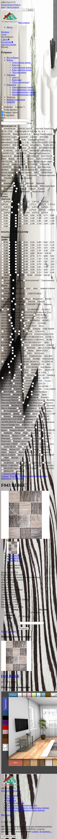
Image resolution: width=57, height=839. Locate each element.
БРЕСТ (14, 170)
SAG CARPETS (43, 159)
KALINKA (35, 145)
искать (30, 10)
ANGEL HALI (25, 128)
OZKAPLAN (32, 156)
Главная (5, 476)
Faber (16, 139)
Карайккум (45, 170)
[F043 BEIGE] (13, 553)
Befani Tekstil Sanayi (43, 134)
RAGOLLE (46, 156)
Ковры (10, 60)
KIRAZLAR (21, 150)
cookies (35, 831)
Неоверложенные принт (23, 94)
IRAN (25, 145)
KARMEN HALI (47, 148)
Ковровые (17, 80)
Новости (11, 798)
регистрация (13, 7)
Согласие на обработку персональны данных (28, 808)
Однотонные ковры (21, 62)
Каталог (14, 476)
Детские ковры (19, 72)
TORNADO (18, 478)
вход (3, 7)
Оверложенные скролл (23, 89)
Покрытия (11, 85)
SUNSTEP (20, 161)
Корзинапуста (5, 33)
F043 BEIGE (10, 676)
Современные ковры (22, 67)
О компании (12, 795)
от (2, 120)
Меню (9, 27)
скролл (15, 77)
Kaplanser (21, 148)
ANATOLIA (9, 128)
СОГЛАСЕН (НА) (9, 836)
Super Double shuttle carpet (40, 161)
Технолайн (31, 175)
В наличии (6, 42)
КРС (36, 172)
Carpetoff (23, 137)
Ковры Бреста (24, 172)
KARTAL (8, 150)
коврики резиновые (16, 99)
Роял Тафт (19, 175)
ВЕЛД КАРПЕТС (29, 170)
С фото (4, 39)
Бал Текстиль (44, 167)
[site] (9, 786)
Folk (24, 139)
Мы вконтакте (8, 815)
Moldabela (19, 156)
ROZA (30, 159)
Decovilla (44, 137)
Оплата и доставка (15, 803)
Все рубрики (13, 57)
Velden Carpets (18, 164)
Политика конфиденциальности (22, 805)
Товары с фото (11, 112)
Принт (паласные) (20, 82)
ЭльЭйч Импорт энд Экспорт (18, 178)
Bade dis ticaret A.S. (22, 134)
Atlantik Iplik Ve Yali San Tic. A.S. (30, 131)
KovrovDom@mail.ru (10, 5)
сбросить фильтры (10, 473)
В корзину (23, 628)
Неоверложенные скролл (24, 92)
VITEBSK (32, 164)
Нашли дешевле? (9, 631)
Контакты (11, 800)
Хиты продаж (10, 110)
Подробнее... (45, 831)
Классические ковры (22, 70)
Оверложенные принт (22, 87)
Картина (16, 65)
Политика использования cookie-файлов (26, 810)
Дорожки (11, 75)
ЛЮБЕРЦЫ (46, 172)
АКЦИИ (11, 102)
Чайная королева (47, 175)
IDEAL (16, 145)
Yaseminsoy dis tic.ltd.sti (24, 167)
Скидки (20, 107)
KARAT (33, 148)
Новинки (8, 107)
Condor (33, 137)
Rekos (11, 159)
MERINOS (21, 153)
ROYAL (21, 159)
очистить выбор (8, 44)
